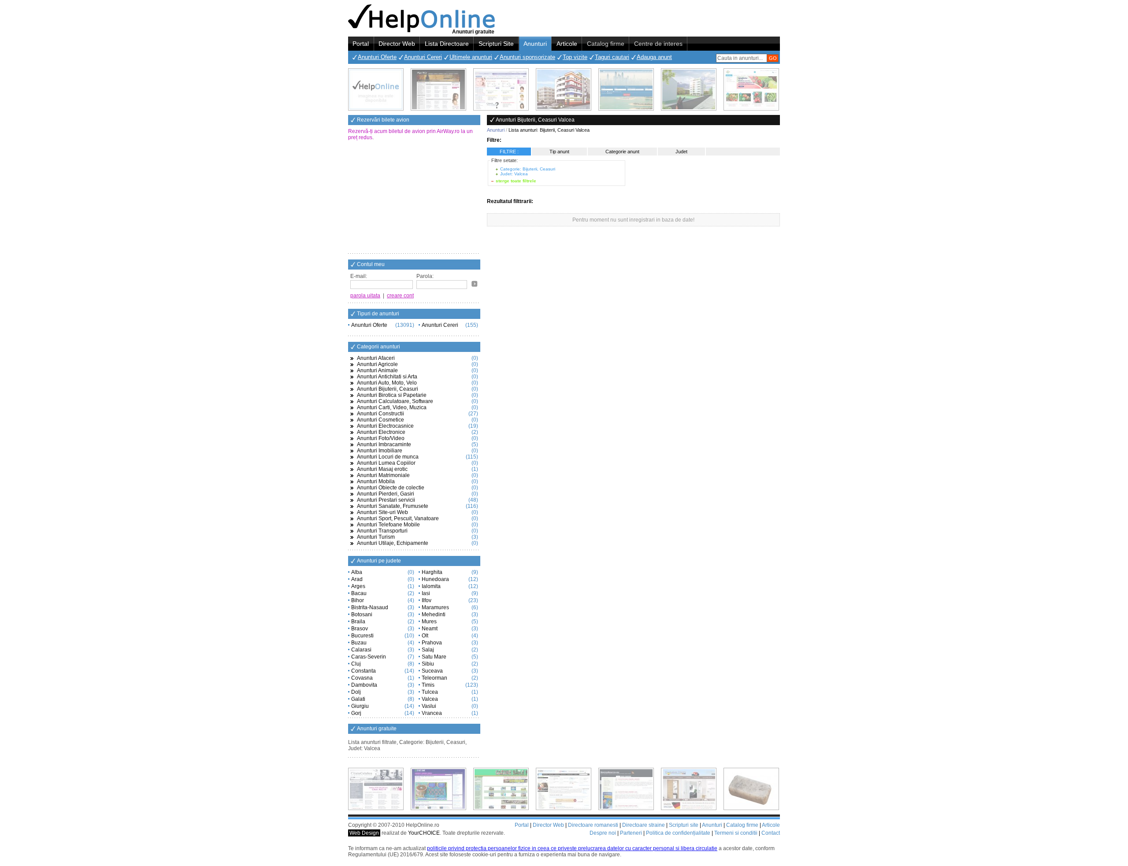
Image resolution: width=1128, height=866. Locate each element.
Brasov (359, 628)
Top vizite (575, 57)
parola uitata (365, 295)
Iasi (426, 593)
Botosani (361, 614)
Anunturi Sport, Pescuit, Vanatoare (398, 518)
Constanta (363, 671)
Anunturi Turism (376, 537)
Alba (356, 572)
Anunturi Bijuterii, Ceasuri (387, 389)
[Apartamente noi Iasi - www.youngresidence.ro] (563, 89)
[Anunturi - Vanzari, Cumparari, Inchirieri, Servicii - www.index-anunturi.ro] (563, 789)
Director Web (396, 43)
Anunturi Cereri (423, 57)
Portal (360, 43)
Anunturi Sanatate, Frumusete (392, 506)
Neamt (430, 628)
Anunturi (535, 43)
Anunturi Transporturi (382, 531)
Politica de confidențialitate (678, 833)
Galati (358, 699)
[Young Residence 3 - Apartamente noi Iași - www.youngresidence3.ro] (688, 89)
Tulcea (430, 692)
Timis (428, 685)
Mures (429, 621)
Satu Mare (434, 657)
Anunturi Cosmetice (380, 420)
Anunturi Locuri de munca (388, 457)
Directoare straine (643, 825)
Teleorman (434, 678)
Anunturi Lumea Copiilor (386, 463)
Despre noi (603, 833)
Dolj (356, 692)
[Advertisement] (414, 198)
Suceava (432, 671)
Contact (770, 833)
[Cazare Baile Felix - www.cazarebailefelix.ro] (501, 789)
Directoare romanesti (593, 825)
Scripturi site (683, 825)
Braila (358, 621)
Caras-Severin (368, 657)
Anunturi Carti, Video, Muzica (392, 407)
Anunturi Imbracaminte (384, 444)
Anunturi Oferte (377, 57)
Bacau (359, 593)
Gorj (356, 713)
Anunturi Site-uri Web (382, 512)
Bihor (357, 600)
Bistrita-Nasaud (369, 607)
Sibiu (428, 664)
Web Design (364, 833)
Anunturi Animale (377, 370)
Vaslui (429, 706)
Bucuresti (362, 636)
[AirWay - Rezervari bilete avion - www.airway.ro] (626, 89)
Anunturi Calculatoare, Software (395, 401)
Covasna (362, 678)
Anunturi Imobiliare (379, 451)
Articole (567, 43)
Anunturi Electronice (381, 432)
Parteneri (631, 833)
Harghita (432, 572)
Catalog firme (605, 43)
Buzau (359, 643)
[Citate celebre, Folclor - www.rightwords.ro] (438, 89)
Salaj (428, 650)
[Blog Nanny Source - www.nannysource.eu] (626, 789)
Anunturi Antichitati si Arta (387, 377)
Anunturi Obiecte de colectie (390, 488)
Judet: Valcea (514, 173)
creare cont (400, 295)
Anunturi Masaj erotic (382, 469)
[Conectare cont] (474, 284)
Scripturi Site (496, 43)
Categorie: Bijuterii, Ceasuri (527, 169)
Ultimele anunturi (470, 57)
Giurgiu (360, 706)
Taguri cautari (612, 57)
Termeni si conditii (735, 833)
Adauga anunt (654, 57)
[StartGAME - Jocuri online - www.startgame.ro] (438, 789)
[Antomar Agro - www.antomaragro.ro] (751, 89)
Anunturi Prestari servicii (386, 500)
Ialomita (431, 586)
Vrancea (432, 713)
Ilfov (426, 600)
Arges (358, 586)
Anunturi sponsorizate (527, 57)
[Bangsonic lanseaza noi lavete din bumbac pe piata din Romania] (376, 89)
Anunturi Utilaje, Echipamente (392, 543)
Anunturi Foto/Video (380, 438)
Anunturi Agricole (377, 364)
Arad (357, 579)
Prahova (432, 643)
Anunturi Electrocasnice (385, 426)
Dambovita (364, 685)
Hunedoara (435, 579)
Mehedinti (433, 614)
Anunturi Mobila (376, 481)
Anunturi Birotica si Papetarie (392, 395)
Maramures (435, 607)
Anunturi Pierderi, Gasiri (385, 494)
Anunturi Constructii (380, 414)
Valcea (430, 699)
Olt (425, 636)
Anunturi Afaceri (376, 358)
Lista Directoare (447, 43)
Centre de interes (658, 43)
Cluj (356, 664)
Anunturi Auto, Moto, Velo (387, 383)
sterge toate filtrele (516, 180)
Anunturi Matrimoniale (383, 475)
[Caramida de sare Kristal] (751, 789)
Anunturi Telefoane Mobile (388, 525)
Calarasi (361, 650)
